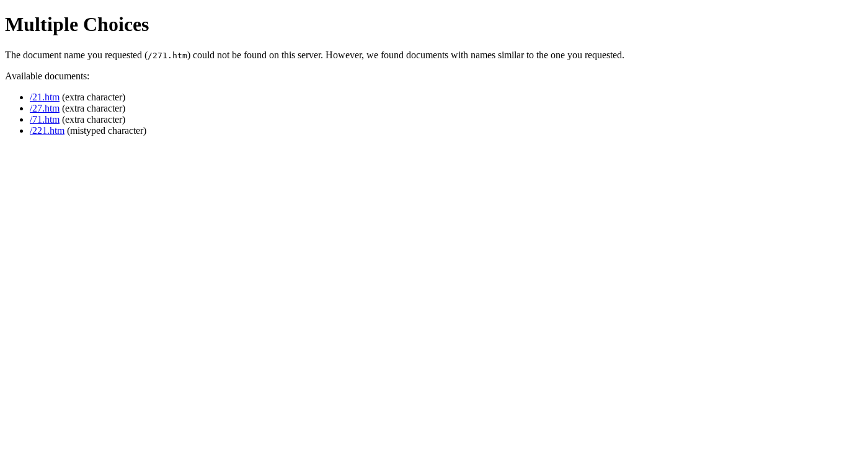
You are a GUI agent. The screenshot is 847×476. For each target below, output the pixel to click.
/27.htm (45, 108)
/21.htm (45, 97)
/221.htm (47, 130)
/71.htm (45, 119)
